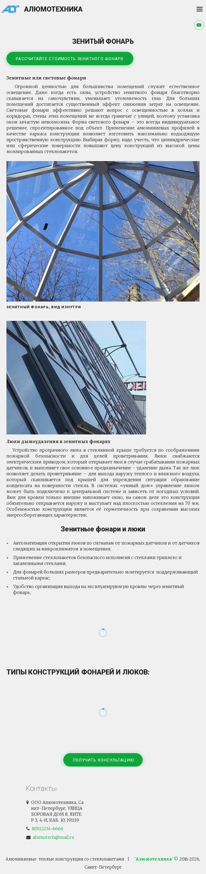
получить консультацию (103, 760)
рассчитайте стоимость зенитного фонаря (70, 58)
